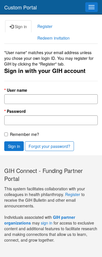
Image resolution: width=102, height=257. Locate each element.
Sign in (14, 146)
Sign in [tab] (20, 26)
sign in (46, 223)
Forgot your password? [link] (49, 146)
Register (73, 194)
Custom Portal (20, 7)
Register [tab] (44, 26)
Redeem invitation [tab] (53, 38)
